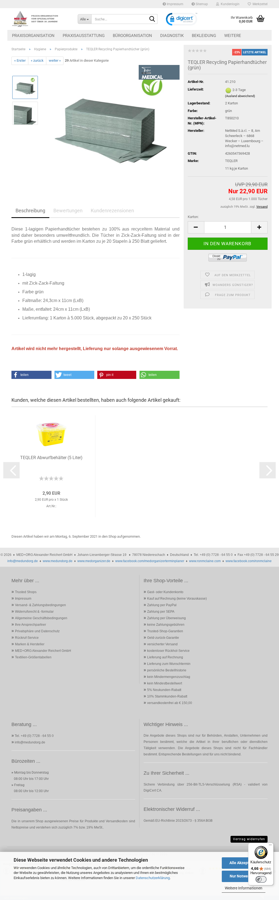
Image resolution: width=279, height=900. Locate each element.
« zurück (37, 60)
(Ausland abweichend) (240, 96)
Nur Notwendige (244, 876)
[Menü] (270, 846)
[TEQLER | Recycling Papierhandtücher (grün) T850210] (111, 126)
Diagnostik (172, 35)
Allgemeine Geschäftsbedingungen (41, 618)
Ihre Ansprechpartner (30, 625)
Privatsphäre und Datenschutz (37, 631)
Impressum (174, 4)
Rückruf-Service (27, 638)
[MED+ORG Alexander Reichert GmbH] (40, 19)
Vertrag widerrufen (249, 839)
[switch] (261, 879)
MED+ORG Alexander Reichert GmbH (43, 651)
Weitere (232, 35)
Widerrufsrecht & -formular (34, 612)
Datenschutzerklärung (153, 878)
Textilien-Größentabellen (33, 657)
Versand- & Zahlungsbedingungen (40, 605)
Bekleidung (204, 35)
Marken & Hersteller (29, 644)
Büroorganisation (132, 35)
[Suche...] (152, 19)
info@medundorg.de (22, 561)
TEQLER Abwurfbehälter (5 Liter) (51, 457)
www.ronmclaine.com (205, 561)
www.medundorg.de (57, 561)
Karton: (193, 217)
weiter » (55, 60)
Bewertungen (68, 210)
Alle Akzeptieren (243, 863)
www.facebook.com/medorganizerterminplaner (149, 561)
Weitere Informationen (243, 888)
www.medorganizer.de (93, 561)
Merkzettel (259, 4)
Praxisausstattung (84, 35)
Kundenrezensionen (112, 210)
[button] (196, 227)
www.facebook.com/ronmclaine (249, 561)
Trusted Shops (26, 592)
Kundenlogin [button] (229, 4)
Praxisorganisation (33, 35)
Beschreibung (30, 210)
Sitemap (201, 4)
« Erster (20, 60)
